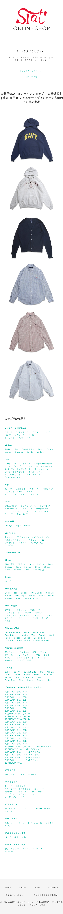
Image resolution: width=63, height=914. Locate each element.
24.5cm (8, 567)
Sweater (19, 452)
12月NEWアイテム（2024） (18, 746)
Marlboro (24, 652)
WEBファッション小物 (15, 833)
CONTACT (53, 888)
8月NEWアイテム (13, 752)
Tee (16, 449)
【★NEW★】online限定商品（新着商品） (24, 687)
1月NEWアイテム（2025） (17, 744)
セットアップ (22, 655)
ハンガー (9, 851)
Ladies (8, 452)
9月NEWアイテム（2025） (17, 722)
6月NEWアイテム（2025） (17, 730)
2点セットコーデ (12, 672)
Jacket (8, 449)
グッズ (35, 618)
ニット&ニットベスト (24, 658)
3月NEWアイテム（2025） (17, 738)
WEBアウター (11, 770)
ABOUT (22, 888)
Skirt (21, 680)
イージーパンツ (12, 509)
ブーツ (21, 823)
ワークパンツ (42, 509)
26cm (37, 567)
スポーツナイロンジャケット (18, 469)
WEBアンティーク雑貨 (15, 844)
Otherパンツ (22, 514)
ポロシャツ (48, 489)
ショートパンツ (43, 809)
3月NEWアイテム (32, 757)
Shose (27, 638)
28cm (27, 570)
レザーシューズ (35, 823)
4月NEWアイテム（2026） (17, 703)
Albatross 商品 (12, 628)
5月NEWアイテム (32, 755)
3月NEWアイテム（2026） (17, 705)
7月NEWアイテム (32, 752)
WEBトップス (11, 782)
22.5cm (21, 564)
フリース (34, 494)
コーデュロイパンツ (14, 511)
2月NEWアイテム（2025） (17, 741)
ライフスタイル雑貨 (14, 438)
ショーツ (9, 514)
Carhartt (9, 641)
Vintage (9, 445)
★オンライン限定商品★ (16, 428)
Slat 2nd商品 (11, 606)
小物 (29, 660)
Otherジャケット (12, 477)
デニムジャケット (22, 464)
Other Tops (20, 596)
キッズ (31, 435)
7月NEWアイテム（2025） (17, 727)
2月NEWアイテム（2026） (17, 708)
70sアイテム (10, 652)
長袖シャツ (21, 489)
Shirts (50, 449)
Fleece (8, 596)
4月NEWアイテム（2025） (17, 736)
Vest (39, 677)
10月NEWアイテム (13, 749)
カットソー (39, 789)
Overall (42, 635)
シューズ (20, 660)
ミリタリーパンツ (28, 506)
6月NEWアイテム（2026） (17, 697)
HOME (8, 888)
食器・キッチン (12, 849)
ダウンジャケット (13, 475)
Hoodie (24, 635)
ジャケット (10, 543)
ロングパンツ (26, 809)
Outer (8, 459)
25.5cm (27, 567)
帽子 (17, 837)
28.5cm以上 (38, 570)
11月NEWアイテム (43, 746)
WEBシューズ (11, 819)
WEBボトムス (11, 804)
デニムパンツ (11, 506)
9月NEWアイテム (34, 749)
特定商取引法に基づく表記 (45, 895)
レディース (19, 435)
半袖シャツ (34, 489)
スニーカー (23, 618)
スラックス (27, 509)
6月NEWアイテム (13, 755)
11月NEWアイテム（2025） (18, 716)
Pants (40, 449)
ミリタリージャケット (44, 464)
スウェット (33, 540)
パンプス (9, 826)
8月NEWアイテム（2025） (17, 725)
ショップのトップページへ (31, 71)
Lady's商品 (10, 533)
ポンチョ (32, 774)
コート (8, 464)
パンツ (8, 435)
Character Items (41, 641)
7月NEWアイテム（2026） (17, 694)
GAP (34, 652)
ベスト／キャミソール (15, 540)
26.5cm (47, 567)
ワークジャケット (42, 469)
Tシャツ (8, 489)
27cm (7, 570)
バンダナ (9, 581)
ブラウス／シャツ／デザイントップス (33, 537)
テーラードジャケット (15, 472)
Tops (7, 485)
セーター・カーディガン (16, 494)
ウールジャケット (36, 472)
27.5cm (17, 570)
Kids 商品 (9, 521)
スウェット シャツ (13, 613)
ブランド (30, 438)
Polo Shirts (27, 677)
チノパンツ (45, 506)
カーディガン (11, 797)
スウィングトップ (13, 466)
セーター (49, 615)
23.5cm (40, 564)
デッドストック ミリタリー (17, 615)
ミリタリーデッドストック (17, 432)
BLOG (37, 888)
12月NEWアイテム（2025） (18, 714)
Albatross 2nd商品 (14, 648)
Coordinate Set (12, 553)
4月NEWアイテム (13, 757)
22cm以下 (9, 564)
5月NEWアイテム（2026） (17, 700)
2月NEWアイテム (13, 760)
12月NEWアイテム (13, 763)
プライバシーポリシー (15, 895)
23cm (31, 564)
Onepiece (47, 675)
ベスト (29, 492)
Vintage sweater (13, 632)
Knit (41, 672)
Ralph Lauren (23, 641)
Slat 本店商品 (11, 589)
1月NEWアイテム (32, 760)
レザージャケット (32, 475)
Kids (18, 598)
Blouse (8, 677)
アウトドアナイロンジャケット (38, 466)
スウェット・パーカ (14, 492)
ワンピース (10, 545)
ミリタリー (10, 618)
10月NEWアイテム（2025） (18, 719)
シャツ (47, 655)
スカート (22, 543)
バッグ (8, 837)
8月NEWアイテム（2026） (17, 692)
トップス (48, 432)
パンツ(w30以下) (38, 543)
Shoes (8, 560)
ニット (45, 540)
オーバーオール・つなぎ (37, 511)
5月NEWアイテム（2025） (17, 733)
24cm (50, 564)
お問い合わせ (31, 77)
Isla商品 (9, 668)
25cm (18, 567)
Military (40, 452)
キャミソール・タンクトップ (18, 789)
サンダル (50, 823)
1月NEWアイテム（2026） (17, 711)
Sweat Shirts (28, 449)
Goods (30, 452)
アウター (36, 432)
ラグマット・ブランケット (34, 849)
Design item (39, 638)
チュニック (37, 791)
